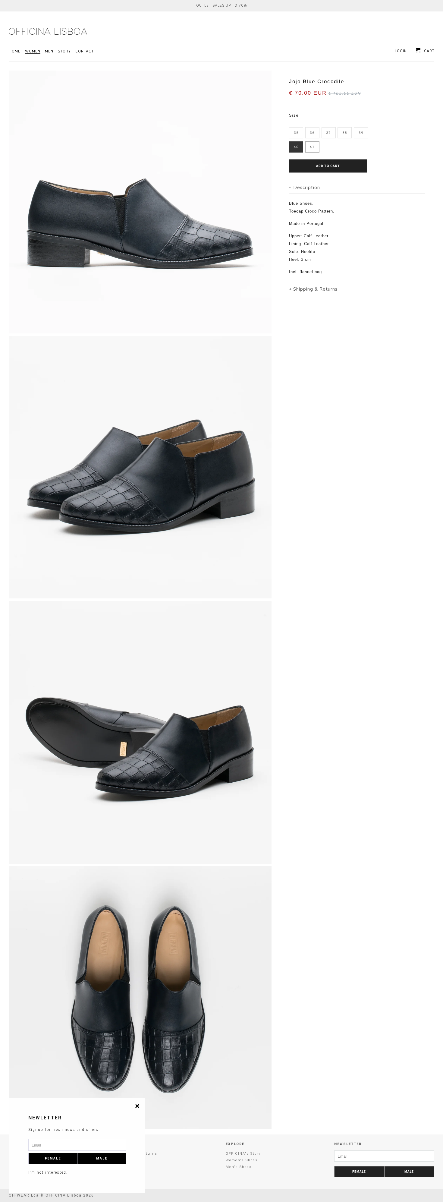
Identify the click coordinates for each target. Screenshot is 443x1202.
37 (328, 133)
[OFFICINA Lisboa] (45, 31)
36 (312, 133)
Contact (84, 51)
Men (49, 51)
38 (344, 133)
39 (361, 133)
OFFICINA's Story (243, 1154)
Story (64, 51)
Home (14, 51)
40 (296, 147)
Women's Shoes (242, 1160)
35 (296, 133)
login (401, 51)
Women (32, 51)
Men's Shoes (239, 1167)
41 (312, 147)
